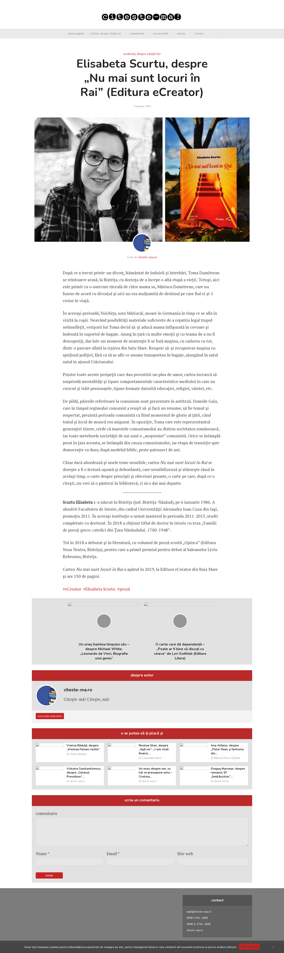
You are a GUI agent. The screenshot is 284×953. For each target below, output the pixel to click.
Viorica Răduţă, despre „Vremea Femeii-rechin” (83, 747)
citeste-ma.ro (147, 257)
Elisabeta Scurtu (100, 589)
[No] (272, 947)
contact (198, 33)
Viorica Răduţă (78, 754)
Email (113, 853)
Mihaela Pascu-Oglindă (227, 758)
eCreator (73, 589)
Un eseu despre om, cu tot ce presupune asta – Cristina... (155, 773)
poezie (181, 33)
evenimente (137, 33)
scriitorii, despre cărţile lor (105, 33)
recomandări (160, 33)
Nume (43, 853)
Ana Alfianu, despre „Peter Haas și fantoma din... (227, 749)
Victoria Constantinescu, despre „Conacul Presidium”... (84, 773)
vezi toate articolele (50, 716)
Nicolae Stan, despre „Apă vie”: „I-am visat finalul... (154, 749)
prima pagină (76, 33)
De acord (249, 946)
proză (125, 589)
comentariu (46, 813)
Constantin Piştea (151, 758)
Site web (185, 853)
